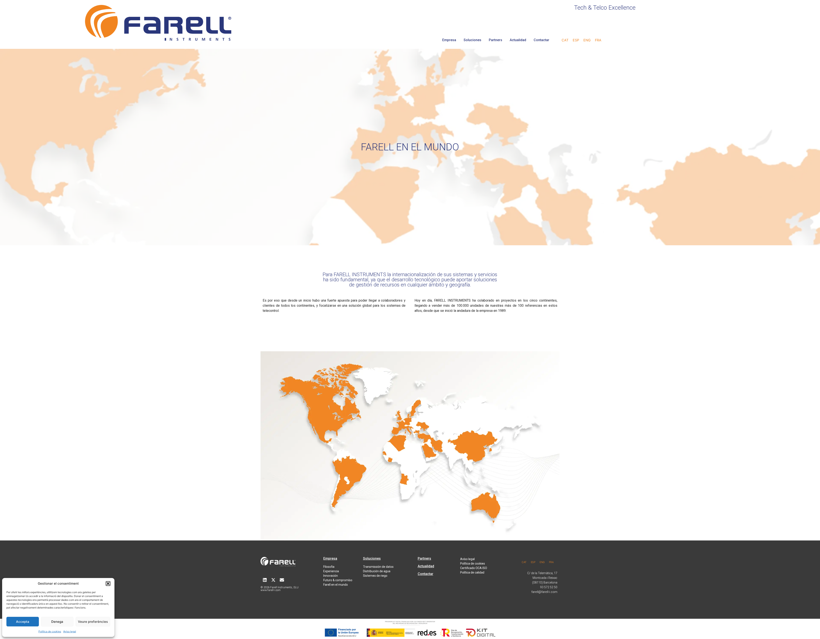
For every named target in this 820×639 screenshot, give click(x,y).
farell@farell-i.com (544, 592)
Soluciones (472, 40)
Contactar (541, 40)
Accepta (22, 622)
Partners (495, 40)
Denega (57, 622)
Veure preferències (93, 622)
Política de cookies (49, 631)
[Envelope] (282, 580)
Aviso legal (69, 631)
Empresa (449, 40)
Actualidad (518, 40)
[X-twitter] (273, 580)
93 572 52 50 (548, 587)
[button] (108, 583)
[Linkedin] (265, 580)
